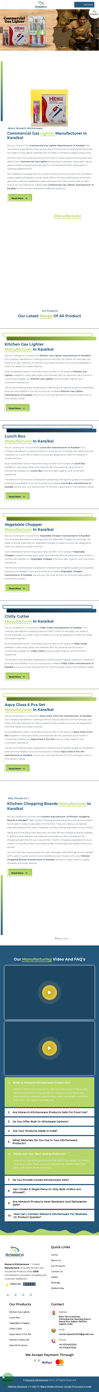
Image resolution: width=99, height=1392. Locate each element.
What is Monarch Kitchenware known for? (40, 1082)
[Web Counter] (29, 1284)
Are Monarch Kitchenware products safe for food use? (48, 1112)
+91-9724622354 (68, 1344)
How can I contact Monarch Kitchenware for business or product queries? (47, 1215)
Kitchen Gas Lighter (19, 1312)
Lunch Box (14, 1317)
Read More (17, 198)
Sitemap (55, 1282)
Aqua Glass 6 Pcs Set (20, 1334)
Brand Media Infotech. (51, 1386)
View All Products (18, 1345)
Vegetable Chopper (19, 1323)
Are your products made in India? (32, 1130)
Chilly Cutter (15, 1328)
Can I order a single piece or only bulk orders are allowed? (44, 1191)
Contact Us (57, 1271)
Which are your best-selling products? (37, 1153)
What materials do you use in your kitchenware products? (42, 1142)
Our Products (58, 1266)
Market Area (57, 1288)
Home (54, 1255)
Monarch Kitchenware (36, 1380)
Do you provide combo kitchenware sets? (38, 1179)
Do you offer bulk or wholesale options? (38, 1121)
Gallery (54, 1277)
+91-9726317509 (67, 1347)
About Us (56, 1260)
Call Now (88, 4)
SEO (34, 1386)
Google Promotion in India (77, 1386)
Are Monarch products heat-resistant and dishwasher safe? (47, 1203)
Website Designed (17, 1386)
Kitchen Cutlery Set (19, 1340)
